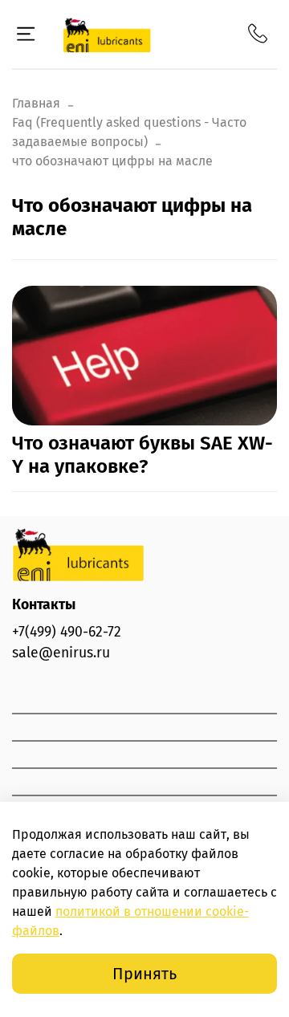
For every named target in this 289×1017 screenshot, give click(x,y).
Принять (144, 973)
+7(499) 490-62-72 (66, 632)
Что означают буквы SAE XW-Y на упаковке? (142, 455)
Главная (36, 103)
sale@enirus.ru (61, 653)
